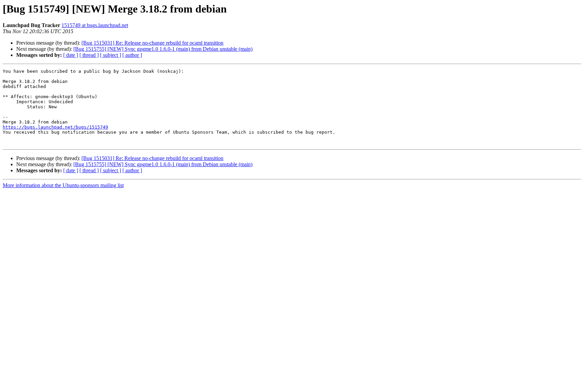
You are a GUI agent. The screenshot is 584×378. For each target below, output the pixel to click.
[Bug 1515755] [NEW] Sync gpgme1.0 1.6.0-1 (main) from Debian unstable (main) (162, 49)
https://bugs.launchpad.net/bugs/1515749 (55, 127)
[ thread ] (89, 55)
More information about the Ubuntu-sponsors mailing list (63, 185)
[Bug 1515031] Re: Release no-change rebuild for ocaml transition (152, 43)
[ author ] (132, 55)
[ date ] (70, 55)
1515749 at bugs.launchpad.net (95, 25)
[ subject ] (110, 55)
